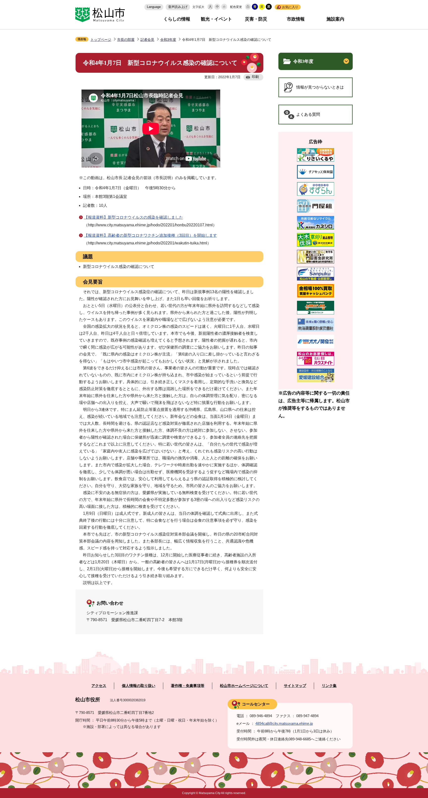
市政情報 (296, 19)
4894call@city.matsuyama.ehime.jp (284, 723)
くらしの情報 (176, 19)
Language (154, 7)
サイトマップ (295, 686)
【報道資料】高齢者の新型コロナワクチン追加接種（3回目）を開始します (150, 235)
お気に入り (290, 7)
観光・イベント (216, 19)
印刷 (255, 77)
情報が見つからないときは (320, 87)
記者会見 (147, 40)
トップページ (100, 40)
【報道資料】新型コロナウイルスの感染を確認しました (133, 217)
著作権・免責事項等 (187, 686)
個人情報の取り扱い (138, 686)
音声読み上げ (177, 7)
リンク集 (329, 686)
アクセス (98, 686)
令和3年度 (168, 40)
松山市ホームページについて (244, 686)
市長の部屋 (125, 40)
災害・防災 (256, 19)
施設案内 (335, 19)
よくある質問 (308, 114)
